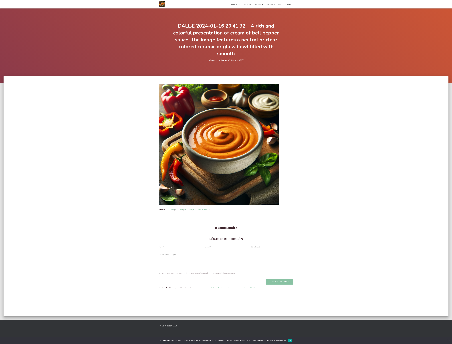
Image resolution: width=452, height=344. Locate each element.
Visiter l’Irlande (284, 4)
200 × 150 (170, 209)
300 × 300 (179, 209)
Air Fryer (247, 4)
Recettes (235, 4)
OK (290, 340)
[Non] (449, 340)
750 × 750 (188, 209)
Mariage (258, 4)
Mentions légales (168, 326)
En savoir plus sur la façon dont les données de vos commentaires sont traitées (227, 288)
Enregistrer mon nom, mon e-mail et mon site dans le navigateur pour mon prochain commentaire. (198, 273)
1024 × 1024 (206, 209)
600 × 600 (197, 209)
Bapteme (270, 4)
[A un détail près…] (162, 4)
